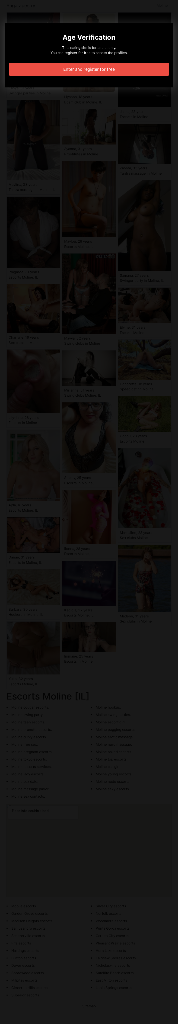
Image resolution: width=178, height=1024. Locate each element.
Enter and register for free (89, 69)
